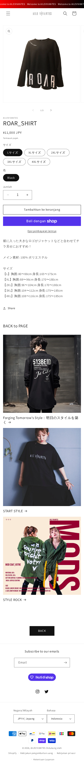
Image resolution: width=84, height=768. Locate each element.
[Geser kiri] (33, 110)
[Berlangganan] (65, 662)
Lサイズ (12, 152)
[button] (8, 13)
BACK (42, 631)
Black (11, 178)
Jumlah (7, 187)
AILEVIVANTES (38, 748)
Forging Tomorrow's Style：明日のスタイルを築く (40, 419)
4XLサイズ (39, 162)
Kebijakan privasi (66, 753)
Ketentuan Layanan (43, 759)
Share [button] (11, 308)
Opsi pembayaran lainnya (42, 230)
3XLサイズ (14, 162)
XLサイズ (35, 152)
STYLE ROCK (12, 599)
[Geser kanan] (50, 110)
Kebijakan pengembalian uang (36, 753)
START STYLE (13, 511)
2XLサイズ (58, 152)
